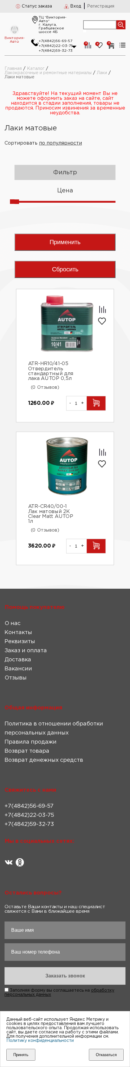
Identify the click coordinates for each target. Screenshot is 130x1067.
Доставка (18, 659)
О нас (13, 623)
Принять (20, 1054)
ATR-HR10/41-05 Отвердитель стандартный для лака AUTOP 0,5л (50, 371)
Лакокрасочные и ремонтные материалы (48, 73)
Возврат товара (27, 751)
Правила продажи (31, 742)
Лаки (102, 73)
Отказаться (106, 1054)
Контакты (18, 632)
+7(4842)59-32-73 (56, 50)
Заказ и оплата (26, 650)
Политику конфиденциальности (40, 1040)
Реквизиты (20, 641)
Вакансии (18, 668)
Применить (65, 242)
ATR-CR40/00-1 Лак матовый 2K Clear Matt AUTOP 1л (50, 514)
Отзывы (16, 678)
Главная (13, 68)
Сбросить (65, 269)
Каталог (35, 68)
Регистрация (100, 6)
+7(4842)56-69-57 (55, 41)
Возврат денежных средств (44, 760)
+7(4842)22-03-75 (56, 45)
